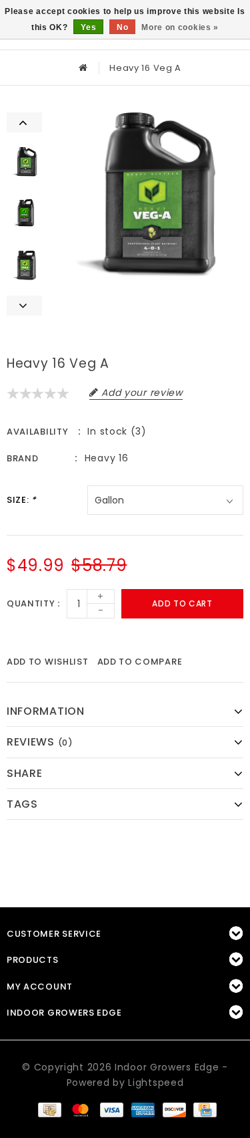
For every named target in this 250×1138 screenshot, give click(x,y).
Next (24, 306)
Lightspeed (155, 1082)
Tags (22, 804)
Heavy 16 (107, 458)
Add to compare (140, 661)
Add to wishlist (48, 661)
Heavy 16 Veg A (145, 68)
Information (46, 711)
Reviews (40, 742)
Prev (24, 122)
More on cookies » (180, 27)
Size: (22, 499)
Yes (88, 27)
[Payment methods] (48, 1109)
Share (25, 773)
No (122, 27)
